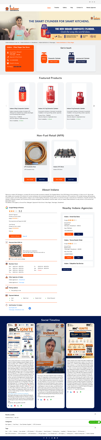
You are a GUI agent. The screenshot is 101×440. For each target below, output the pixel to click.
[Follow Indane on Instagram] (52, 438)
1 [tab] (48, 38)
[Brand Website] (57, 438)
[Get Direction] (29, 309)
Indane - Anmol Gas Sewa (72, 217)
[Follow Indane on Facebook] (44, 438)
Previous (6, 105)
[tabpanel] (50, 25)
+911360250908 (14, 60)
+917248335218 (68, 230)
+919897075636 (68, 254)
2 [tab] (50, 38)
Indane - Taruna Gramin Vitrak (73, 240)
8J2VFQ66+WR (13, 308)
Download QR (28, 255)
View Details (30, 179)
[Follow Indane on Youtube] (54, 438)
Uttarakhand (22, 280)
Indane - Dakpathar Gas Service (73, 263)
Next (94, 105)
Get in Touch (53, 61)
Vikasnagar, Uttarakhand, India (16, 310)
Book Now (42, 179)
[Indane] (12, 7)
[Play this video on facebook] (50, 349)
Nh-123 (16, 417)
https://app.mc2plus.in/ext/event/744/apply (18, 393)
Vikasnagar (21, 282)
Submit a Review (15, 236)
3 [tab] (52, 38)
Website (69, 234)
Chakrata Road (9, 417)
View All (25, 236)
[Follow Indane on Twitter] (49, 438)
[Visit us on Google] (46, 438)
